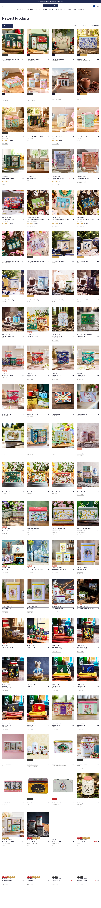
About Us (11, 5)
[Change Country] (94, 6)
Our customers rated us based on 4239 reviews (50, 1)
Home (3, 14)
